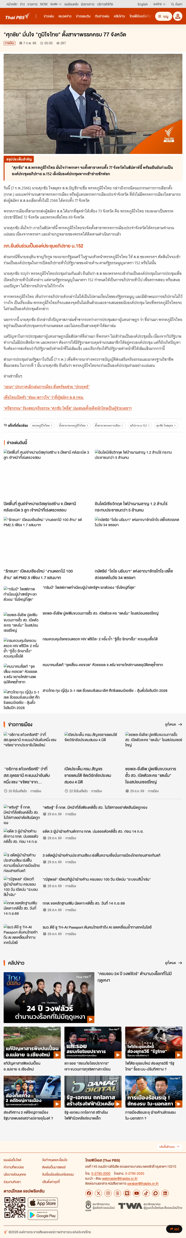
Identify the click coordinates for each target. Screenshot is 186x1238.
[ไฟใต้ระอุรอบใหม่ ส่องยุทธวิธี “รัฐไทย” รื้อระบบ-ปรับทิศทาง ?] (153, 1043)
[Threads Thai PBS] (117, 1193)
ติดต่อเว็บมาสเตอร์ (54, 1167)
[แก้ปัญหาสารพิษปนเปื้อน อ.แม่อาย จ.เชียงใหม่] (32, 1043)
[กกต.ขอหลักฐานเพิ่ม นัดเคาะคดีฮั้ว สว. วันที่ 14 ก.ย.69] (22, 910)
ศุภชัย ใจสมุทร (164, 425)
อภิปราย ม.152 (138, 425)
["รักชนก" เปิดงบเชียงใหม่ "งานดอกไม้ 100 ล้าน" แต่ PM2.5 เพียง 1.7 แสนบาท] (47, 541)
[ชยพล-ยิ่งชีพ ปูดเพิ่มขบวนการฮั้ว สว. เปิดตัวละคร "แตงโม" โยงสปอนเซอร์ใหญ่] (22, 622)
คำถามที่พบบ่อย (14, 1167)
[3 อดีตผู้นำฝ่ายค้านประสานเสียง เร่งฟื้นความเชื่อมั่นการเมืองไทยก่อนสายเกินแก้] (22, 862)
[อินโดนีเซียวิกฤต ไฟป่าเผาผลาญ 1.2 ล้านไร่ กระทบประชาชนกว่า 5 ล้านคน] (138, 474)
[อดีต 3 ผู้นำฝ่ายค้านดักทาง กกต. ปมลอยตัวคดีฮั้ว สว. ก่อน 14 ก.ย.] (22, 838)
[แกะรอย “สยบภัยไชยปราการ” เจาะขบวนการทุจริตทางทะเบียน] (93, 1043)
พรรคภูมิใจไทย (41, 425)
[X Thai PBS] (98, 1193)
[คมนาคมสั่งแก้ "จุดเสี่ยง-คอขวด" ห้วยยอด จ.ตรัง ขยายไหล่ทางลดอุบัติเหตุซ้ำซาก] (22, 674)
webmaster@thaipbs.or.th (119, 1178)
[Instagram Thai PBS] (108, 1193)
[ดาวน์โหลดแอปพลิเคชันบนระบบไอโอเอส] (43, 1202)
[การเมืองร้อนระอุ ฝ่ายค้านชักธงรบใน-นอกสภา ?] (153, 1092)
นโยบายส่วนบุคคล (15, 1174)
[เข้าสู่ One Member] (177, 16)
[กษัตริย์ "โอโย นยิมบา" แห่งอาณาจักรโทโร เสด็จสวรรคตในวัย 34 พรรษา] (138, 541)
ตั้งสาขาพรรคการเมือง (107, 425)
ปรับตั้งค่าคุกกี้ (51, 1181)
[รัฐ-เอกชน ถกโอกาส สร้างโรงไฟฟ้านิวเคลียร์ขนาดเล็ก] (93, 1092)
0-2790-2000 (100, 1173)
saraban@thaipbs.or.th (143, 1183)
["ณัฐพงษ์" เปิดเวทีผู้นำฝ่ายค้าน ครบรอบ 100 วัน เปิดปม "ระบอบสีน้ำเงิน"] (22, 886)
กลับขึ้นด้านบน (167, 1147)
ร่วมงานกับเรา (12, 1181)
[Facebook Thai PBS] (89, 1193)
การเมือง (9, 43)
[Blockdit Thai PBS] (155, 1193)
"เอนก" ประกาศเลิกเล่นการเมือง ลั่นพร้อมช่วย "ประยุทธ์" (47, 386)
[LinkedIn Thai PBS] (165, 1193)
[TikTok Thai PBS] (146, 1193)
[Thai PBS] (17, 16)
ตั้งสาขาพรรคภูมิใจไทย (72, 425)
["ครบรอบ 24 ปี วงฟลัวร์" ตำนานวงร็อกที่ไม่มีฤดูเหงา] (49, 997)
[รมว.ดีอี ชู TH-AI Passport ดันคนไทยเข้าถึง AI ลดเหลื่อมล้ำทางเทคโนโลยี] (22, 934)
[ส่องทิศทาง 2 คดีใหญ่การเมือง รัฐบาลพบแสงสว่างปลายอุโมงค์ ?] (32, 1092)
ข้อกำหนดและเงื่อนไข (54, 1160)
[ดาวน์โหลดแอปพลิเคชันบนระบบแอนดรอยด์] (43, 1215)
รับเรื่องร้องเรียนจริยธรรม (58, 1174)
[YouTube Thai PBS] (136, 1193)
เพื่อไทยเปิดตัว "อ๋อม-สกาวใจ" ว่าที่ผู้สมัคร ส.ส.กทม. (44, 397)
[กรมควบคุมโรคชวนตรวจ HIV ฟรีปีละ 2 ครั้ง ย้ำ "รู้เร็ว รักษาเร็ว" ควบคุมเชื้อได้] (22, 648)
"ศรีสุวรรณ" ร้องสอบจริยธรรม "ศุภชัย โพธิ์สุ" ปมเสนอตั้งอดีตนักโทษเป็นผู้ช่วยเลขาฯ (68, 408)
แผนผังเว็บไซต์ (12, 1160)
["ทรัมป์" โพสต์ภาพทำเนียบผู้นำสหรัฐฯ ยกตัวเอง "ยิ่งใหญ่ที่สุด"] (22, 596)
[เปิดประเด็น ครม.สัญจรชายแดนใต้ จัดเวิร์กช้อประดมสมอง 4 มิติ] (93, 748)
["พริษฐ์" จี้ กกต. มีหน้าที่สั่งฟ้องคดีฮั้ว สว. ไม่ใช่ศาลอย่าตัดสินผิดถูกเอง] (22, 814)
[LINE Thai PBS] (127, 1193)
